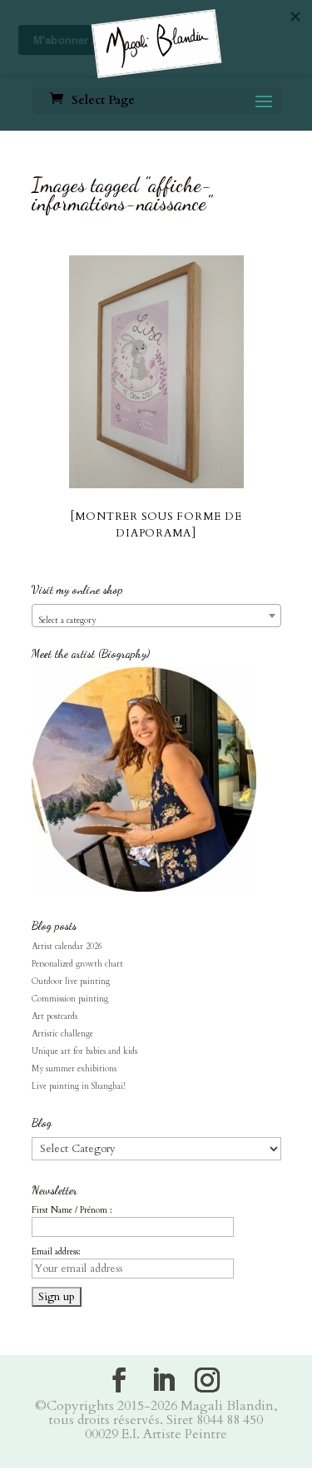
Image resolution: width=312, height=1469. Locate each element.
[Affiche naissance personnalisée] (156, 371)
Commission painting (70, 999)
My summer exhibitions (74, 1069)
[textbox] (156, 620)
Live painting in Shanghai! (78, 1086)
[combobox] (156, 615)
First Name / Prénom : (72, 1210)
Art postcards (54, 1016)
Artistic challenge (62, 1034)
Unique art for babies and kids (84, 1051)
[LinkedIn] (163, 1380)
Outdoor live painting (71, 981)
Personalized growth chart (77, 964)
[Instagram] (207, 1380)
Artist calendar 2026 (67, 946)
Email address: (56, 1252)
